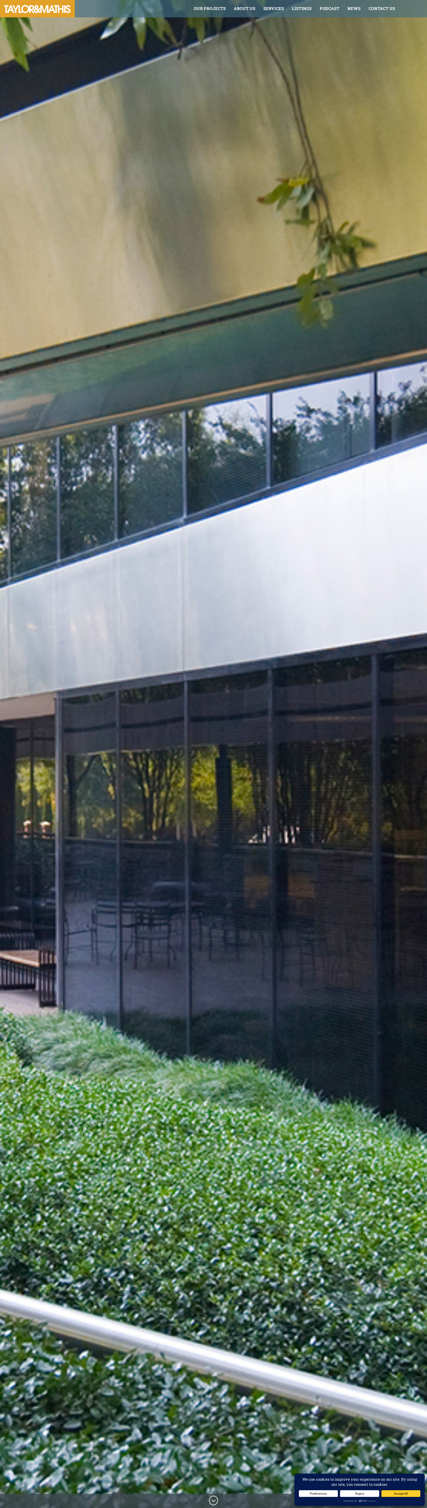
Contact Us (382, 8)
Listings (302, 8)
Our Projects (210, 8)
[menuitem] (209, 8)
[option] (213, 754)
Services (273, 8)
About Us (244, 8)
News (354, 8)
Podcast (329, 8)
